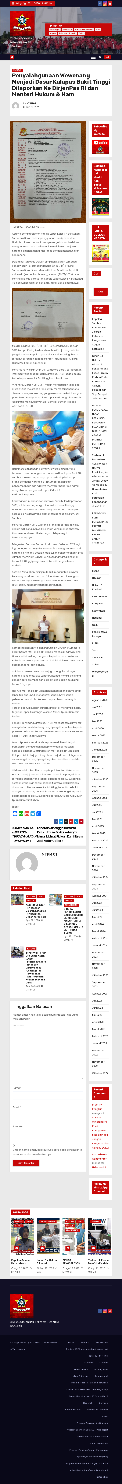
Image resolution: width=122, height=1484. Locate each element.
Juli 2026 (97, 707)
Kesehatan (98, 610)
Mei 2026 (97, 721)
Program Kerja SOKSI (98, 1443)
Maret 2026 (98, 735)
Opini (95, 625)
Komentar (19, 1025)
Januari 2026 (99, 749)
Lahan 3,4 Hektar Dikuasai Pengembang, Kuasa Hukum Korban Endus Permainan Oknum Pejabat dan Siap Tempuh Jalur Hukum (100, 377)
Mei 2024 (97, 917)
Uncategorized (71, 905)
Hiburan (96, 578)
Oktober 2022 (100, 1073)
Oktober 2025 (100, 779)
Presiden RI (67, 29)
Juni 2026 (97, 714)
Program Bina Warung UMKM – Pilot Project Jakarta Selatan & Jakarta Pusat (87, 1433)
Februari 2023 (100, 1036)
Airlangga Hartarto (67, 33)
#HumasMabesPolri (84, 29)
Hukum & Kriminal (48, 1222)
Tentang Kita (102, 1476)
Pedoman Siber (72, 1409)
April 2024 (98, 924)
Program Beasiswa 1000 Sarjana (92, 1423)
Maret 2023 (98, 1029)
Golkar (82, 33)
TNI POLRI (30, 901)
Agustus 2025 (100, 798)
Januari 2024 (99, 945)
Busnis (95, 571)
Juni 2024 (97, 910)
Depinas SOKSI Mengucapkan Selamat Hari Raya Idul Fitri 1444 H (87, 1352)
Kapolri (53, 33)
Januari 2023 (99, 1043)
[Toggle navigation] (93, 57)
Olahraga (103, 1403)
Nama (17, 1088)
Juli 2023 (97, 1000)
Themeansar (18, 1349)
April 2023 (98, 1022)
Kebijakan (97, 603)
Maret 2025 (98, 833)
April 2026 (98, 728)
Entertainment (81, 1369)
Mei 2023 (97, 1015)
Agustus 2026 (100, 700)
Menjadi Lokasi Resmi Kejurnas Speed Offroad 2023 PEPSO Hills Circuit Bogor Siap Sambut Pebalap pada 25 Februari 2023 (87, 1389)
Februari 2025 (100, 840)
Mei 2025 (97, 819)
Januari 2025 (99, 847)
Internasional (99, 596)
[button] (100, 57)
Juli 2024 (97, 903)
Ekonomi (89, 1362)
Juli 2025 (97, 805)
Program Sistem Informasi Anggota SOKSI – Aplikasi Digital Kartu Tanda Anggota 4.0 (87, 1467)
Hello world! (99, 1167)
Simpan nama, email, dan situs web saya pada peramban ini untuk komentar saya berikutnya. (47, 1152)
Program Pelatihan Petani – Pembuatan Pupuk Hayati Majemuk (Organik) (88, 1453)
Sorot (41, 896)
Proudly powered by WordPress (25, 1342)
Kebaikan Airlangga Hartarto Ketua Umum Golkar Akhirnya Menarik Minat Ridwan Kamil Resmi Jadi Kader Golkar (60, 834)
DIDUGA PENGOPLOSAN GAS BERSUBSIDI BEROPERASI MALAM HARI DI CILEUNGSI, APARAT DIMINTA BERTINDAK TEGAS (73, 921)
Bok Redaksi (102, 1342)
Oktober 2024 (100, 877)
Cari (96, 273)
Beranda (85, 1342)
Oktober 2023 (100, 975)
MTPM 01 (31, 103)
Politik (95, 643)
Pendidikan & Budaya (97, 1409)
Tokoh (95, 664)
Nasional (17, 70)
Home (71, 1342)
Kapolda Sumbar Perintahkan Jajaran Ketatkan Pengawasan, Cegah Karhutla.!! (36, 911)
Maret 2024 (99, 931)
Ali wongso (55, 29)
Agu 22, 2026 (33, 920)
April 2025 (98, 826)
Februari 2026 (100, 742)
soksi (98, 29)
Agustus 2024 (100, 896)
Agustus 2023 (99, 993)
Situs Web (18, 1126)
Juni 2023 (97, 1008)
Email (17, 1107)
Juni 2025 (97, 812)
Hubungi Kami (101, 1369)
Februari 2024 (100, 938)
